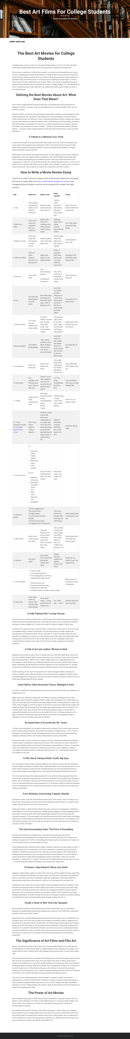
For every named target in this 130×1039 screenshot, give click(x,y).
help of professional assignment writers (53, 181)
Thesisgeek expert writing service (18, 429)
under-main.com (17, 41)
